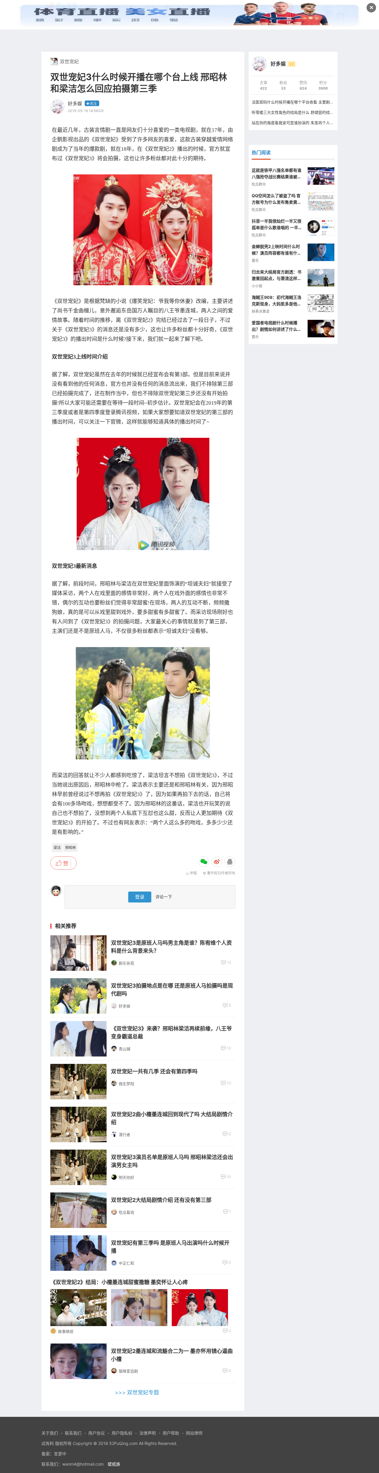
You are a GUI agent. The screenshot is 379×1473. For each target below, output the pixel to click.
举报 (193, 873)
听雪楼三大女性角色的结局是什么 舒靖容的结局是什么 (298, 112)
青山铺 (124, 1048)
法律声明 (147, 1432)
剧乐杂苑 (126, 963)
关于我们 (49, 1432)
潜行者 (124, 1134)
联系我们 (73, 1432)
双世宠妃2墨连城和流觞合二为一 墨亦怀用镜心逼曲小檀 (172, 1355)
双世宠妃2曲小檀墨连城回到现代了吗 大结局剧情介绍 (172, 1118)
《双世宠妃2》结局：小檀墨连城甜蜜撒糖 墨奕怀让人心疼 (119, 1282)
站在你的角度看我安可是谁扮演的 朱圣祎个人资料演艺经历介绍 (306, 122)
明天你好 (126, 1177)
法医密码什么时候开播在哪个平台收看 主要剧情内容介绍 (300, 102)
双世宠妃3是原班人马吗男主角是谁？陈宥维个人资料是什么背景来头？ (171, 947)
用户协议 (96, 1432)
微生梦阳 (126, 1083)
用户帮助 (171, 1432)
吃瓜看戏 (126, 1212)
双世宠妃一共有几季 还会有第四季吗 (154, 1071)
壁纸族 (114, 1463)
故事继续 (65, 1331)
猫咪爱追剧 (128, 1371)
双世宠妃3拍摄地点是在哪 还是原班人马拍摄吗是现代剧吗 (172, 990)
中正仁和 (126, 1263)
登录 (139, 897)
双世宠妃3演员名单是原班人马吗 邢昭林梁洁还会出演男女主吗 (172, 1161)
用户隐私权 (122, 1432)
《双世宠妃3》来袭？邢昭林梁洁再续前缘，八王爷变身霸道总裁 (171, 1032)
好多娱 (75, 103)
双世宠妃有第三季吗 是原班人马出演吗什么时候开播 (170, 1247)
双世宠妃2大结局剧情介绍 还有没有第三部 (161, 1200)
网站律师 (194, 1432)
